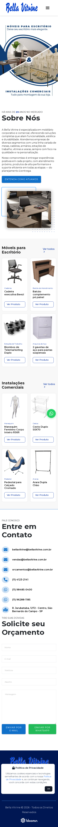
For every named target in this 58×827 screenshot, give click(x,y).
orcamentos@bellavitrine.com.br (32, 569)
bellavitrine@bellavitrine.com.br (31, 549)
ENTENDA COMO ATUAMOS (21, 179)
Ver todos (49, 249)
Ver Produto (13, 304)
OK (48, 789)
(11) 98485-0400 (22, 589)
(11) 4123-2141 (20, 579)
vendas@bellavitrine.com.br (29, 559)
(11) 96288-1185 (21, 599)
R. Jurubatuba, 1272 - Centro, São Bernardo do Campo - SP (32, 610)
